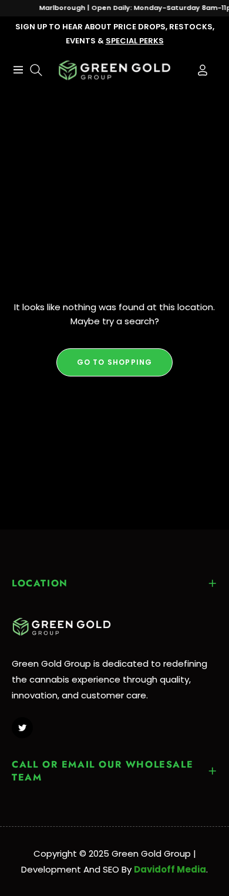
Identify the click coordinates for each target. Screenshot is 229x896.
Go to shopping (115, 362)
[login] (198, 70)
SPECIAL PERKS (135, 40)
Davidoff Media (170, 869)
